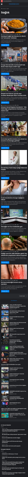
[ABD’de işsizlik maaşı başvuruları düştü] (5, 336)
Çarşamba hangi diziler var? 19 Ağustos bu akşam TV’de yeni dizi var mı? (17, 415)
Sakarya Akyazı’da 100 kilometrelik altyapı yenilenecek (18, 323)
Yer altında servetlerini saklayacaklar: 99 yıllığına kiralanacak (16, 341)
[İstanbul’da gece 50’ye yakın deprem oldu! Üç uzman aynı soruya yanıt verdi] (5, 354)
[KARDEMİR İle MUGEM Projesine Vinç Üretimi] (5, 393)
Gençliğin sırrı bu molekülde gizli (11, 227)
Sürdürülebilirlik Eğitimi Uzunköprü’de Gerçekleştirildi (17, 397)
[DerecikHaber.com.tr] (14, 4)
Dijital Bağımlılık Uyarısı (15, 402)
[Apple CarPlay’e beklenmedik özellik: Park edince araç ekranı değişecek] (5, 348)
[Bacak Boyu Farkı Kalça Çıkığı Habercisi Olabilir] (14, 157)
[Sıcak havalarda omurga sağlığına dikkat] (14, 187)
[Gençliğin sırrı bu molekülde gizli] (14, 216)
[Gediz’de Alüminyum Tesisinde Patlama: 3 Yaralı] (5, 375)
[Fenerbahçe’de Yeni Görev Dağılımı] (5, 387)
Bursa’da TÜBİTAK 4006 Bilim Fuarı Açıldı (10, 364)
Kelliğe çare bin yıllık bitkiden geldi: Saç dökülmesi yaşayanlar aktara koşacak (14, 254)
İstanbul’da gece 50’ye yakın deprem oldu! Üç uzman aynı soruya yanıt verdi (18, 354)
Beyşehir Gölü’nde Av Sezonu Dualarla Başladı (16, 368)
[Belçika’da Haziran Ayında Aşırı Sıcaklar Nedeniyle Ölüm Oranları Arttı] (14, 83)
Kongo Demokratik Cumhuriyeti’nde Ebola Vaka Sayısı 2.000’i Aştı (13, 66)
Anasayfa (4, 8)
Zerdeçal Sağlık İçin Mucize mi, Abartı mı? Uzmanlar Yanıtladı (13, 37)
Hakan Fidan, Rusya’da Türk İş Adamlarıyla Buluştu (17, 359)
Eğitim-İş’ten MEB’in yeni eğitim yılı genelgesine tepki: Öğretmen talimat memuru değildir (14, 409)
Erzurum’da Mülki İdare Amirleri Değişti (11, 1)
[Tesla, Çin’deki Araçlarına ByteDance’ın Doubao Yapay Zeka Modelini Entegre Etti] (5, 306)
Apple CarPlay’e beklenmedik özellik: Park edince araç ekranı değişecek (17, 348)
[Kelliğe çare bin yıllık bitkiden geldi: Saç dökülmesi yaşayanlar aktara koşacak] (14, 243)
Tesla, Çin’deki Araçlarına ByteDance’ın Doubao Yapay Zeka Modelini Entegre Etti (18, 306)
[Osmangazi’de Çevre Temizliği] (5, 381)
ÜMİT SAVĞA (4, 91)
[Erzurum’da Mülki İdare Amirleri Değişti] (5, 318)
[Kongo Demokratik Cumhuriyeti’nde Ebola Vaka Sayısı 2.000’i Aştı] (14, 54)
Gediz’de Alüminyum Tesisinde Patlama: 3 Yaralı (17, 374)
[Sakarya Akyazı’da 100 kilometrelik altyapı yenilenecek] (5, 324)
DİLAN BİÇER (4, 105)
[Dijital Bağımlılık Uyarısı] (5, 404)
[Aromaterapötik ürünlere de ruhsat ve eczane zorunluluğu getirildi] (14, 128)
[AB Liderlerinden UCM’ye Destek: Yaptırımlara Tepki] (5, 312)
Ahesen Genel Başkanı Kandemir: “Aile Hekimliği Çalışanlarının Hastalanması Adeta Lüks (14, 109)
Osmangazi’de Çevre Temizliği (17, 379)
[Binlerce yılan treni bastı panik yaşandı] (5, 330)
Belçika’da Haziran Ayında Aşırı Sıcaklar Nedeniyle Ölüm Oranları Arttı (13, 94)
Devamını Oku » (5, 45)
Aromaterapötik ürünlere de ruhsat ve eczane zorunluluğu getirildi (14, 140)
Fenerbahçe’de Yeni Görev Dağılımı (18, 385)
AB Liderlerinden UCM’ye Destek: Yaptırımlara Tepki (17, 311)
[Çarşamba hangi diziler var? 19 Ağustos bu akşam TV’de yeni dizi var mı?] (5, 415)
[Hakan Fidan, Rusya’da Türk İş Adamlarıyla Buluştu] (5, 360)
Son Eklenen (14, 300)
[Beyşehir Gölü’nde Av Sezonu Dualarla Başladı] (5, 369)
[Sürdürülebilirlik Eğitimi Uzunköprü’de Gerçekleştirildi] (5, 398)
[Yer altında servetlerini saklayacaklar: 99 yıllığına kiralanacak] (5, 341)
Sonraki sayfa (22, 295)
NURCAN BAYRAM (5, 34)
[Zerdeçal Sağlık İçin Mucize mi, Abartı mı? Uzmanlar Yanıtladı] (14, 25)
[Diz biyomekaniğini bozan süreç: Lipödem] (14, 272)
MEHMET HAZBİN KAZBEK (7, 196)
